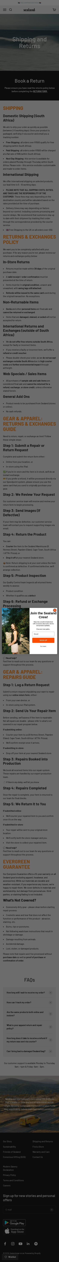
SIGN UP (43, 640)
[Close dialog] (54, 610)
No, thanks (43, 646)
